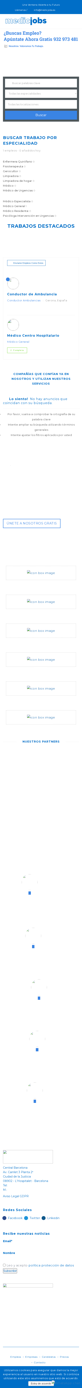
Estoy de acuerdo (41, 1383)
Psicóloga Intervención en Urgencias (30, 215)
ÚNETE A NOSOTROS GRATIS (32, 523)
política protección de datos (51, 1265)
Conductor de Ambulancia (32, 294)
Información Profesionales (28, 613)
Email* (7, 1241)
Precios (64, 1356)
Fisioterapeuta (14, 166)
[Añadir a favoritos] (14, 309)
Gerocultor (12, 171)
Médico (9, 185)
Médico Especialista (18, 201)
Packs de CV (16, 671)
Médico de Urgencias (19, 190)
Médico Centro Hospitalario (33, 335)
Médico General (15, 206)
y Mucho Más (16, 729)
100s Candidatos (20, 642)
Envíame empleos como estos (28, 263)
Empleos (15, 1356)
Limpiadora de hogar (19, 180)
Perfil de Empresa (21, 584)
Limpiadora (12, 176)
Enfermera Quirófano (19, 161)
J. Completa (17, 350)
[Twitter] (64, 10)
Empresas (31, 1356)
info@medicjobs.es (44, 10)
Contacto (39, 1362)
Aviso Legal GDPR (16, 1196)
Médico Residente (17, 210)
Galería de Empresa (22, 700)
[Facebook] (60, 10)
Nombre (9, 1253)
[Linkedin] (69, 10)
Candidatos (49, 1356)
